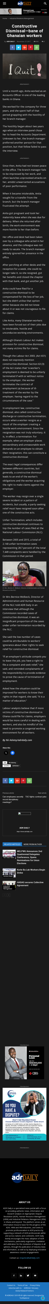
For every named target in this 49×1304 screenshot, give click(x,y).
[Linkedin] (21, 1275)
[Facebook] (14, 1275)
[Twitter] (28, 1275)
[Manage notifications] (43, 1298)
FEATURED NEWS (8, 858)
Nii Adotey (12, 763)
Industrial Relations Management (22, 18)
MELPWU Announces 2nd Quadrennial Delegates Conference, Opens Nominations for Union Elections (29, 857)
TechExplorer (24, 1298)
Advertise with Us (15, 1288)
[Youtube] (35, 1275)
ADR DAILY (11, 41)
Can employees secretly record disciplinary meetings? (13, 799)
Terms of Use (23, 1285)
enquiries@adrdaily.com (30, 1258)
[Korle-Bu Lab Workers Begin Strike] (9, 872)
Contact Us (11, 1285)
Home (5, 18)
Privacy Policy (35, 1285)
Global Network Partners (24, 1291)
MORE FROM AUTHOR (33, 844)
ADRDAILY (15, 766)
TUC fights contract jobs (35, 797)
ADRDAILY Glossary (31, 1288)
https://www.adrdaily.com (24, 831)
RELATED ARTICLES (12, 844)
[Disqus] (24, 936)
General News (8, 876)
